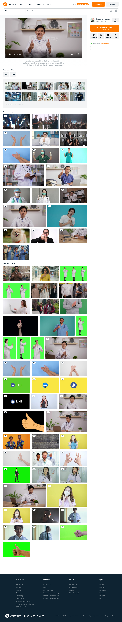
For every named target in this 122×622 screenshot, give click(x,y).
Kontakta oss (73, 587)
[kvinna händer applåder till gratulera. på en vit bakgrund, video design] (73, 368)
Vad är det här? (105, 43)
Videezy (18, 590)
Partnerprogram (48, 590)
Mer (48, 4)
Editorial (39, 4)
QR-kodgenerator (21, 607)
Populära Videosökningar (51, 598)
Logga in (112, 4)
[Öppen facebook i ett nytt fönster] (24, 616)
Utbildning (19, 596)
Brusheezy (19, 584)
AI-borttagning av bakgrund (25, 604)
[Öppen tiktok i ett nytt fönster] (37, 616)
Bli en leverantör (74, 593)
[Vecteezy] (5, 4)
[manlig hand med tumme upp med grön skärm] (73, 532)
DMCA (45, 587)
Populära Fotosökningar (51, 596)
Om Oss (71, 590)
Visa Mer (77, 96)
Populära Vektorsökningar (51, 593)
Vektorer (11, 4)
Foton (21, 4)
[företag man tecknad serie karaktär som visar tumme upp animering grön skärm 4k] (16, 475)
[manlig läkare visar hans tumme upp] (45, 458)
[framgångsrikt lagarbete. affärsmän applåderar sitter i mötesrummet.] (73, 138)
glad (13, 74)
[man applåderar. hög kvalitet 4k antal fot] (73, 306)
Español (102, 587)
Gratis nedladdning (104, 28)
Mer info (94, 48)
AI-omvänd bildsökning (23, 601)
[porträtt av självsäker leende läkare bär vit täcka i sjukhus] (73, 515)
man (6, 74)
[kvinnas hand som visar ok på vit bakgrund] (16, 458)
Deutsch (102, 593)
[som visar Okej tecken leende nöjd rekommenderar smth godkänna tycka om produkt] (73, 458)
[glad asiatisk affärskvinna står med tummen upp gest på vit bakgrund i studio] (44, 236)
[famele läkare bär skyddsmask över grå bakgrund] (45, 155)
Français (102, 596)
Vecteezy (19, 587)
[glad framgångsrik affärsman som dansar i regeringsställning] (73, 195)
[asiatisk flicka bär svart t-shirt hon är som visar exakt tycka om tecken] (44, 401)
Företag (18, 593)
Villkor (84, 616)
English (101, 584)
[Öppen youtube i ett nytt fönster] (43, 616)
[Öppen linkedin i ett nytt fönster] (31, 616)
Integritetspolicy (93, 616)
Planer (74, 4)
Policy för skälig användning (107, 616)
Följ (115, 21)
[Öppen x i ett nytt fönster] (40, 616)
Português (102, 590)
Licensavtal (47, 584)
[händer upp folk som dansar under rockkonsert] (16, 121)
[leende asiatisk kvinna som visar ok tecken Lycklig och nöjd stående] (73, 441)
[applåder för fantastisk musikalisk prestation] (73, 121)
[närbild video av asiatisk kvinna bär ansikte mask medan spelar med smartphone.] (16, 515)
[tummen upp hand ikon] (23, 421)
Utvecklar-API (20, 598)
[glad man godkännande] (45, 515)
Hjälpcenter (73, 584)
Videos (30, 4)
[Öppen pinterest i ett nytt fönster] (34, 616)
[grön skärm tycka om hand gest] (16, 549)
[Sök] (111, 11)
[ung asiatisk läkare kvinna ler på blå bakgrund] (73, 155)
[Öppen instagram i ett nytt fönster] (28, 616)
